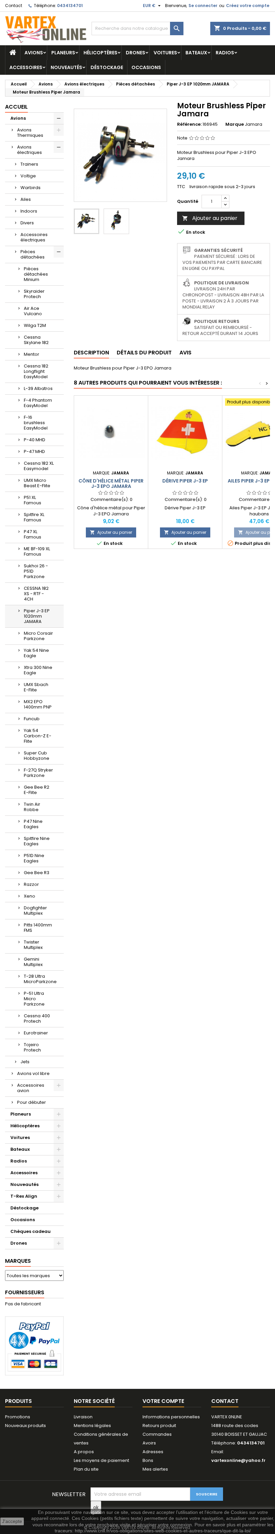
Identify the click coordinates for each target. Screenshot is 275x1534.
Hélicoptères (100, 52)
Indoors (28, 211)
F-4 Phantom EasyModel (38, 403)
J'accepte (12, 1521)
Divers (27, 223)
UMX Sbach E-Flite (36, 687)
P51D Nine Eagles (34, 858)
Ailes (25, 199)
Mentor (31, 354)
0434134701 (70, 5)
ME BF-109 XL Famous (37, 551)
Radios (225, 52)
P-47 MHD (34, 451)
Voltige (28, 176)
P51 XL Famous (32, 500)
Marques (18, 1261)
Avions (33, 52)
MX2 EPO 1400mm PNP (38, 704)
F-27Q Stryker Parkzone (38, 773)
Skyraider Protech (34, 294)
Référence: (189, 124)
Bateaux (196, 52)
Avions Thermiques (30, 132)
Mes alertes (155, 1469)
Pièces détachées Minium (36, 274)
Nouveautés (66, 67)
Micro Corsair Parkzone (38, 636)
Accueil (16, 107)
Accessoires (25, 67)
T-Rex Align (23, 1196)
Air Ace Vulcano (33, 311)
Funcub (32, 719)
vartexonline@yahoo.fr (238, 1460)
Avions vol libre (33, 1073)
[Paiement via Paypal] (34, 1346)
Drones (135, 52)
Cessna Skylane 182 (36, 340)
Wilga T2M (35, 325)
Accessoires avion (30, 1088)
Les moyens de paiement (101, 1460)
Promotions (17, 1417)
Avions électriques (29, 150)
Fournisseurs (24, 1292)
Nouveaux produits (25, 1425)
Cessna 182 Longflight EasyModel (36, 371)
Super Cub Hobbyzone (36, 755)
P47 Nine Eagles (33, 824)
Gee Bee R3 (36, 872)
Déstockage (107, 67)
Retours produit (159, 1425)
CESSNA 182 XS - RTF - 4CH (36, 593)
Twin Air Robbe (32, 807)
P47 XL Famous (32, 534)
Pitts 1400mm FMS (38, 927)
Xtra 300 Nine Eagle (38, 670)
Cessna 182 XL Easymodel (39, 466)
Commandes (157, 1434)
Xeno (29, 896)
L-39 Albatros (38, 388)
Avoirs (149, 1443)
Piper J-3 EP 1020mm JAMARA (37, 616)
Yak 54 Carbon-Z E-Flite (37, 735)
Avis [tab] (185, 352)
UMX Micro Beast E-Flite (37, 483)
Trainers (29, 164)
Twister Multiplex (33, 945)
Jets (25, 1062)
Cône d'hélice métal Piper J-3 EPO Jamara (111, 483)
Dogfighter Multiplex (35, 910)
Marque (234, 124)
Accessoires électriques (34, 237)
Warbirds (30, 187)
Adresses (153, 1451)
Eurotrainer (36, 1033)
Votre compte (163, 1401)
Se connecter (202, 5)
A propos (84, 1451)
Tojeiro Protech (32, 1047)
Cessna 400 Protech (37, 1018)
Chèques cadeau (30, 1231)
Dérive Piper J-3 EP (185, 480)
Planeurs (63, 52)
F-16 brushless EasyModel (36, 422)
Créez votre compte (247, 5)
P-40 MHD (34, 440)
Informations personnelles (171, 1417)
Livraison (83, 1417)
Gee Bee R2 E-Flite (36, 790)
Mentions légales (92, 1425)
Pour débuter (31, 1102)
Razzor (31, 884)
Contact (13, 5)
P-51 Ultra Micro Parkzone (34, 998)
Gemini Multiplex (33, 962)
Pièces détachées (32, 254)
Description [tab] (91, 352)
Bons (148, 1460)
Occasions (146, 67)
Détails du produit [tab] (144, 352)
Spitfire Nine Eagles (37, 841)
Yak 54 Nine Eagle (36, 653)
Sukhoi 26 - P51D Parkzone (36, 571)
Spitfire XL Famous (34, 517)
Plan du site (86, 1469)
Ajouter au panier (209, 218)
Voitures (165, 52)
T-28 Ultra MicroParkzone (40, 979)
